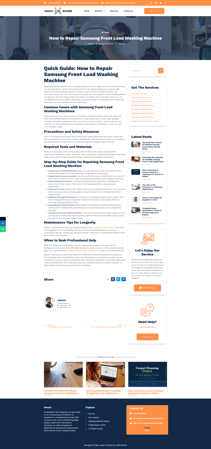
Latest (106, 32)
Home (86, 11)
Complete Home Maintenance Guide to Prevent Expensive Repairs (152, 211)
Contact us (128, 11)
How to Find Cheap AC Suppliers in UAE (152, 199)
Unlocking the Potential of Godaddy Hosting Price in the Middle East (152, 159)
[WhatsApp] (3, 223)
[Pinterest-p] (165, 3)
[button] (113, 279)
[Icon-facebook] (151, 3)
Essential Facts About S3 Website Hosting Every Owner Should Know (151, 145)
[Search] (161, 70)
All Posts (63, 305)
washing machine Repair (103, 227)
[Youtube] (160, 3)
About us (114, 11)
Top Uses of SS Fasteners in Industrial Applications (152, 187)
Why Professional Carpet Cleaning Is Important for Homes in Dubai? (152, 173)
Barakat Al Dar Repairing (85, 251)
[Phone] (3, 229)
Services (98, 11)
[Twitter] (156, 3)
